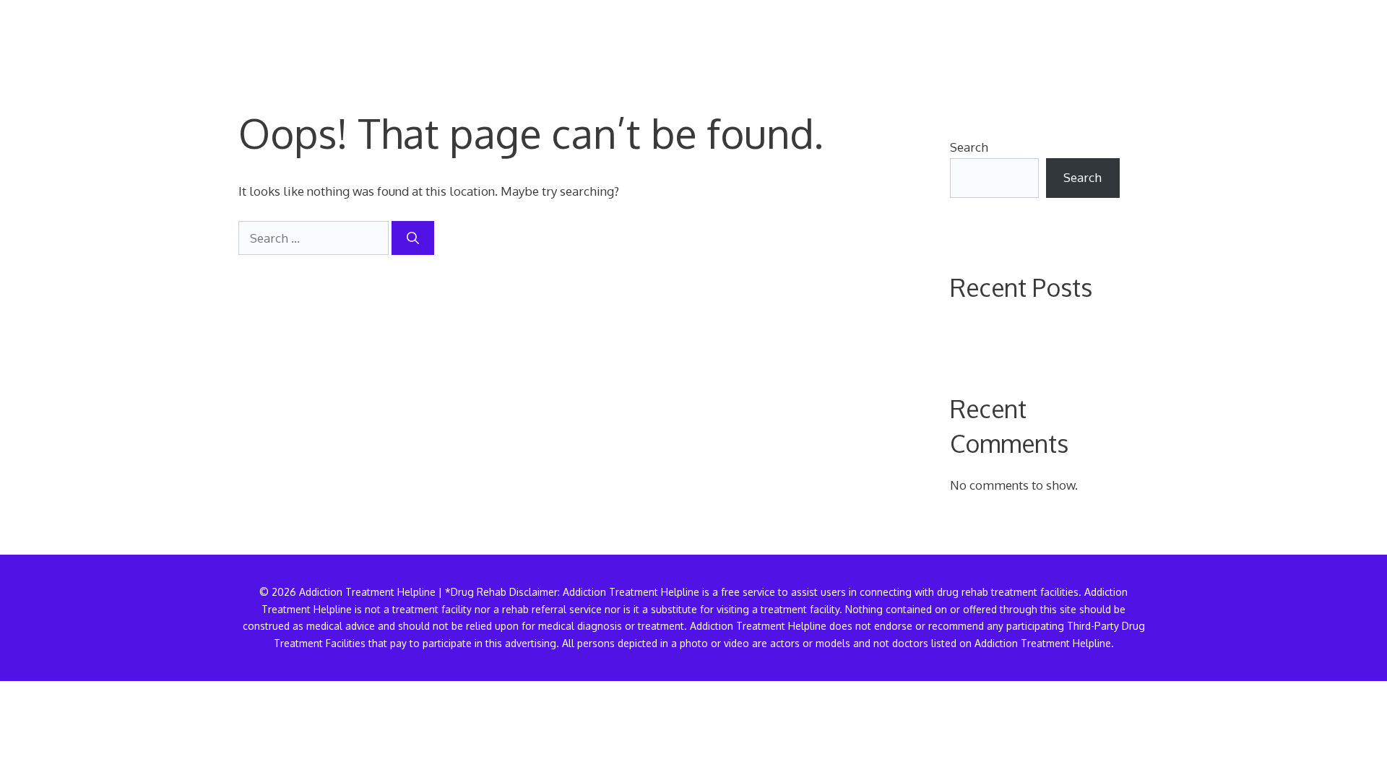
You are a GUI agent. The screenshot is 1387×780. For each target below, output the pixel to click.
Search (969, 147)
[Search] (413, 238)
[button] (1125, 40)
